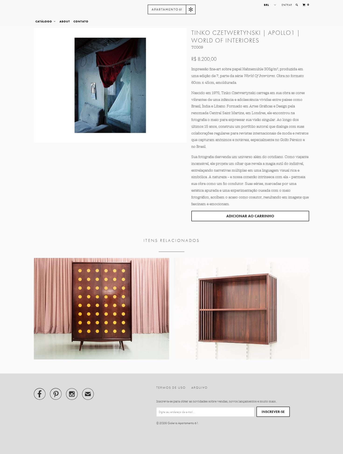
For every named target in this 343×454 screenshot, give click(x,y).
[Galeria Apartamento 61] (172, 9)
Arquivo (199, 387)
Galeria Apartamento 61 (183, 423)
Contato (81, 21)
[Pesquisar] (297, 5)
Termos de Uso (171, 387)
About (65, 21)
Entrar (287, 5)
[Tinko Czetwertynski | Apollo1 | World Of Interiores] (110, 85)
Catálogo (44, 21)
